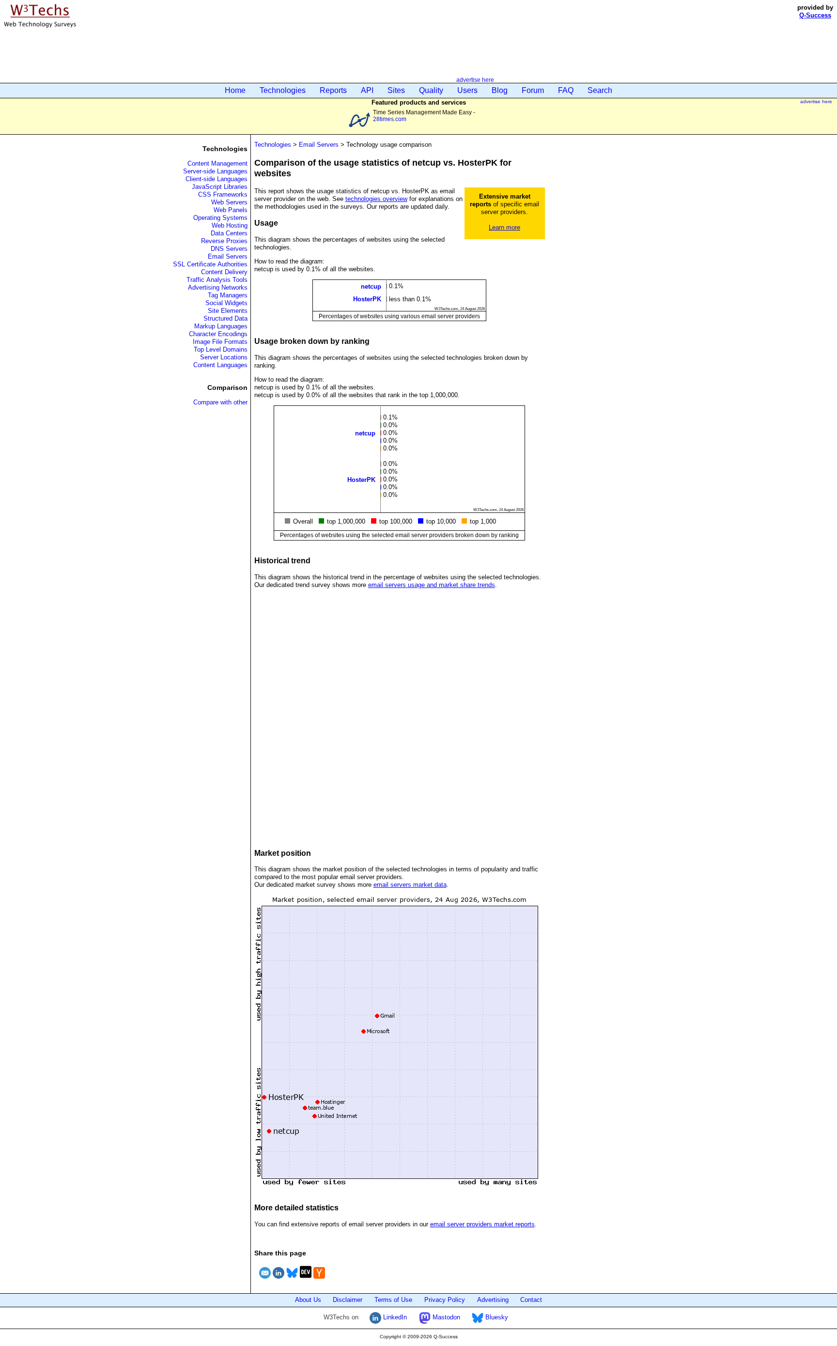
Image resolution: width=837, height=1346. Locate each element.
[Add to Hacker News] (319, 1280)
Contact (531, 1299)
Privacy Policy (444, 1299)
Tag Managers (228, 295)
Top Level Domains (221, 349)
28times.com (389, 119)
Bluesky (495, 1317)
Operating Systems (220, 217)
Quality (431, 90)
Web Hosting (230, 225)
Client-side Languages (217, 179)
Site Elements (228, 310)
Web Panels (231, 210)
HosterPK (367, 299)
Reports (333, 90)
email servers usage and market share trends (431, 584)
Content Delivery (224, 272)
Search (600, 90)
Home (235, 90)
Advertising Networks (218, 287)
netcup (371, 286)
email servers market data (410, 884)
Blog (500, 90)
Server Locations (224, 357)
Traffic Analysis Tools (217, 279)
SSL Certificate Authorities (210, 264)
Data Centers (229, 233)
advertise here (475, 80)
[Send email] (265, 1280)
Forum (533, 90)
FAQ (566, 90)
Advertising (493, 1299)
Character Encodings (218, 334)
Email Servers (228, 256)
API (367, 90)
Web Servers (229, 202)
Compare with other (220, 402)
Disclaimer (347, 1299)
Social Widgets (226, 303)
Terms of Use (393, 1299)
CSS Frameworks (223, 194)
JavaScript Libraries (220, 186)
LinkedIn (394, 1317)
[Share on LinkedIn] (278, 1280)
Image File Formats (220, 341)
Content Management (217, 163)
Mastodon (445, 1317)
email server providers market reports (482, 1224)
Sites (396, 90)
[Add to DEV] (305, 1280)
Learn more (504, 227)
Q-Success (815, 15)
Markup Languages (221, 326)
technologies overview (376, 198)
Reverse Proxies (224, 241)
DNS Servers (229, 248)
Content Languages (220, 365)
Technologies (283, 90)
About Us (308, 1299)
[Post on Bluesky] (292, 1280)
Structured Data (225, 318)
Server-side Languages (215, 171)
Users (467, 90)
